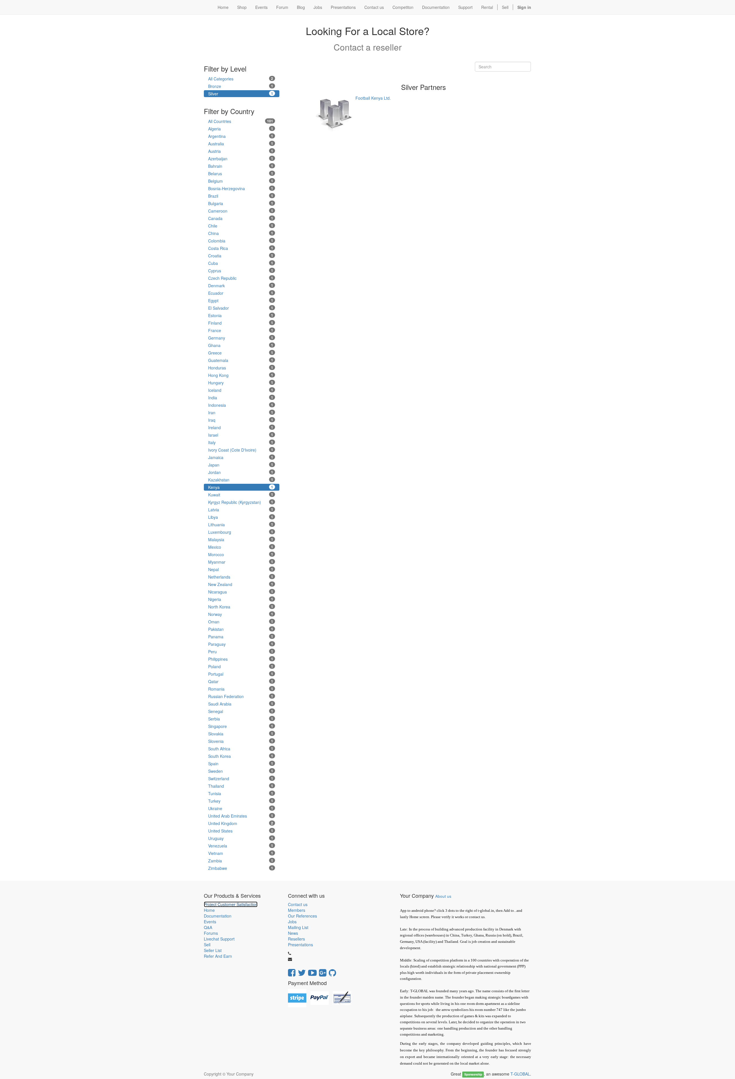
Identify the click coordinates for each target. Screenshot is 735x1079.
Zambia (240, 861)
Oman (240, 622)
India (240, 397)
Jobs (292, 921)
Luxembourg (240, 532)
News (293, 933)
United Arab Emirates (240, 816)
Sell (505, 7)
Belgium (240, 181)
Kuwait (240, 495)
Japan (240, 465)
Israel (240, 435)
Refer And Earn (218, 956)
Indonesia (240, 405)
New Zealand (240, 584)
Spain (240, 763)
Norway (240, 614)
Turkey (240, 801)
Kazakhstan (240, 480)
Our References (302, 916)
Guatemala (240, 360)
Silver (240, 94)
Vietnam (240, 853)
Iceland (240, 390)
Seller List (213, 950)
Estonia (240, 315)
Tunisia (240, 793)
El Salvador (240, 308)
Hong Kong (240, 375)
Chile (240, 226)
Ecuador (240, 293)
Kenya (240, 487)
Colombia (240, 241)
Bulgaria (240, 203)
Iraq (240, 420)
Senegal (240, 711)
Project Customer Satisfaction (231, 904)
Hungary (240, 383)
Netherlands (240, 577)
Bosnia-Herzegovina (240, 188)
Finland (240, 323)
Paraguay (240, 644)
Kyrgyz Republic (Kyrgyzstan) (240, 502)
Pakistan (240, 629)
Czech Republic (240, 278)
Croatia (240, 256)
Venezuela (240, 846)
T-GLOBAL (520, 1074)
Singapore (240, 726)
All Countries (240, 121)
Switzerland (240, 778)
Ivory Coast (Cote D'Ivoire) (240, 450)
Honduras (240, 368)
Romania (240, 689)
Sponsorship (473, 1074)
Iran (240, 412)
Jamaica (240, 457)
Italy (240, 442)
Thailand (240, 786)
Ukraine (240, 808)
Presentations (300, 944)
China (240, 233)
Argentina (240, 136)
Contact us (297, 904)
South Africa (240, 749)
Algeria (240, 129)
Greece (240, 353)
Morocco (240, 554)
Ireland (240, 427)
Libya (240, 517)
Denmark (240, 285)
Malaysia (240, 539)
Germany (240, 338)
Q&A (208, 927)
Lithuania (240, 524)
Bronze (240, 86)
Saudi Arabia (240, 704)
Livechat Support (219, 939)
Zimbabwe (240, 868)
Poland (240, 666)
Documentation (217, 916)
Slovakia (240, 734)
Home (209, 910)
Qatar (240, 681)
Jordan (240, 472)
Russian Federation (240, 696)
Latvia (240, 509)
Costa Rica (240, 248)
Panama (240, 636)
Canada (240, 218)
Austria (240, 151)
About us (443, 896)
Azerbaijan (240, 158)
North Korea (240, 607)
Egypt (240, 300)
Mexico (240, 547)
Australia (240, 144)
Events (210, 921)
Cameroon (240, 211)
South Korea (240, 756)
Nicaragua (240, 592)
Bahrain (240, 166)
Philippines (240, 659)
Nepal (240, 569)
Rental (487, 7)
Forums (211, 933)
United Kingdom (240, 823)
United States (240, 831)
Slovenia (240, 741)
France (240, 330)
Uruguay (240, 838)
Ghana (240, 345)
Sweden (240, 771)
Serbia (240, 719)
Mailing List (298, 927)
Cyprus (240, 270)
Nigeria (240, 599)
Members (296, 910)
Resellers (296, 939)
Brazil (240, 196)
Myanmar (240, 562)
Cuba (240, 263)
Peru (240, 651)
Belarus (240, 173)
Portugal (240, 674)
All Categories (240, 79)
